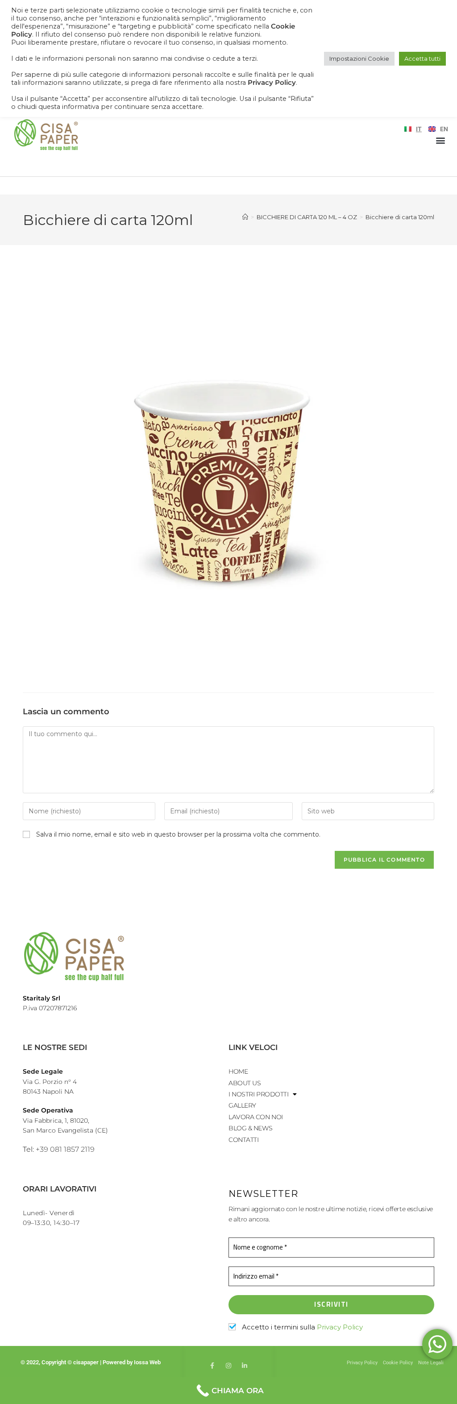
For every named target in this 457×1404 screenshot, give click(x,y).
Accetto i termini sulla (301, 1327)
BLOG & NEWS (250, 1128)
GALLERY (242, 1105)
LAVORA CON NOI (255, 1117)
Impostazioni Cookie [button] (359, 58)
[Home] (245, 217)
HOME (238, 1071)
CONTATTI (243, 1140)
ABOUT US (244, 1083)
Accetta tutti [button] (422, 58)
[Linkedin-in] (244, 1365)
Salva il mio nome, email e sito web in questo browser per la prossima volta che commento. (178, 834)
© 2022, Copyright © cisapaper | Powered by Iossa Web (91, 1362)
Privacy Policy (340, 1327)
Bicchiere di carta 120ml (400, 217)
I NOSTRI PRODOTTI (258, 1094)
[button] (440, 140)
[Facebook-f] (212, 1365)
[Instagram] (228, 1365)
